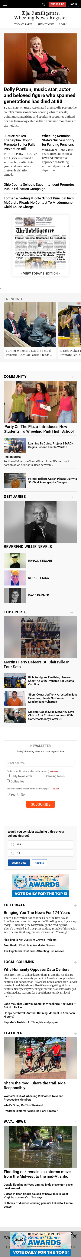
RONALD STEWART (40, 560)
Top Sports (15, 612)
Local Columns (19, 962)
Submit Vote (18, 862)
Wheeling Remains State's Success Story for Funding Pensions (58, 140)
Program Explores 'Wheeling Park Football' (31, 1111)
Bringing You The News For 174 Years (37, 912)
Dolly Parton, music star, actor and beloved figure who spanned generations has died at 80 (40, 95)
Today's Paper (23, 24)
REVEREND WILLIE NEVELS (28, 546)
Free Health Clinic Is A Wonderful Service (29, 945)
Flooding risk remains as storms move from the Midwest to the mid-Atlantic (37, 1174)
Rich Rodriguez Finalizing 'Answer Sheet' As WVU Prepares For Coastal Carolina (51, 681)
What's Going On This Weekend (23, 1105)
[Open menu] (5, 4)
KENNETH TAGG (38, 578)
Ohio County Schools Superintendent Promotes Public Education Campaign (39, 187)
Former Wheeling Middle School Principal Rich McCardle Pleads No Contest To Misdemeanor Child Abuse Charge (39, 202)
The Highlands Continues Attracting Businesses (34, 951)
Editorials (14, 905)
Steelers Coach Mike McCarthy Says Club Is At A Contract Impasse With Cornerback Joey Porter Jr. (51, 715)
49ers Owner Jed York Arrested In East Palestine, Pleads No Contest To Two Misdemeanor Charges (52, 698)
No (23, 794)
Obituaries (15, 496)
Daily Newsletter (21, 776)
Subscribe (58, 4)
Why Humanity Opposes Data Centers (37, 969)
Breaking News (55, 776)
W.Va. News (15, 1122)
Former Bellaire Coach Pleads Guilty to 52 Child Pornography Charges (52, 480)
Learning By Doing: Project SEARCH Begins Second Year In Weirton (50, 445)
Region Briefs (12, 457)
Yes (13, 794)
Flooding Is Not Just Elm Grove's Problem (30, 940)
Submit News (46, 24)
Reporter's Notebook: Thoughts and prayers (31, 1022)
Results (39, 862)
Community (15, 376)
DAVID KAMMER (38, 595)
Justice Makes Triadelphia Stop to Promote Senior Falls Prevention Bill (19, 142)
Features (13, 1033)
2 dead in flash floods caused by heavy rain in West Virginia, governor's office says (36, 1195)
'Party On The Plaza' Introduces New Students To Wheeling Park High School (39, 429)
